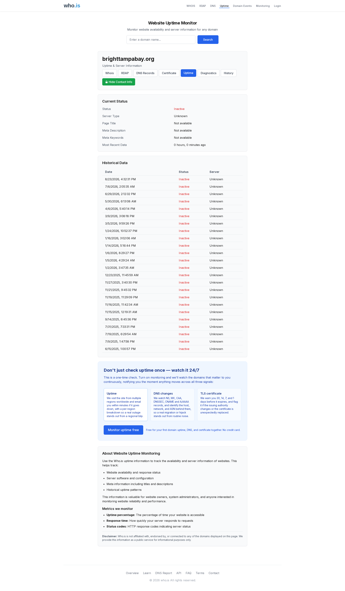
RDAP (202, 5)
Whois (109, 73)
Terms (200, 573)
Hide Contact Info (120, 82)
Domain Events (242, 5)
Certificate (169, 73)
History (228, 73)
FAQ (188, 573)
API (178, 573)
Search (208, 39)
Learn (147, 573)
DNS (213, 5)
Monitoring (263, 5)
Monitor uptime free (123, 430)
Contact (214, 573)
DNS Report (163, 573)
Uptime (224, 5)
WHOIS (191, 5)
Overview (132, 573)
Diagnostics (208, 73)
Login (277, 5)
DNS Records (145, 73)
